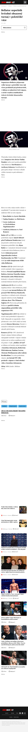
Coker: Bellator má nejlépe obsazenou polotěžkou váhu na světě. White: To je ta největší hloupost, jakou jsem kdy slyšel (13, 642)
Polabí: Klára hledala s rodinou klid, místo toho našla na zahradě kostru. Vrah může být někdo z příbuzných (9, 507)
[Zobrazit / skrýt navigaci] (25, 2)
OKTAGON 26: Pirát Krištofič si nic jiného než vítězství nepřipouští (13, 667)
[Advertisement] (14, 46)
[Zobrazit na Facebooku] (20, 713)
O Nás (17, 713)
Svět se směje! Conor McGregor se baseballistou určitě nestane (11, 618)
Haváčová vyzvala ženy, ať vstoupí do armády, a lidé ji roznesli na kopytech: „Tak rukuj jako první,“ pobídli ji (13, 548)
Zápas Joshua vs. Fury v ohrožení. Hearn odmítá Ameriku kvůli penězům (12, 594)
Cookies (11, 717)
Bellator (10, 6)
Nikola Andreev (7, 27)
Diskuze (12, 415)
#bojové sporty (12, 406)
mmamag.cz (4, 6)
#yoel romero (22, 406)
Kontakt (12, 713)
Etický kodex (16, 717)
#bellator (4, 406)
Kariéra (6, 713)
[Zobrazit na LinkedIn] (22, 713)
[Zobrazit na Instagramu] (25, 713)
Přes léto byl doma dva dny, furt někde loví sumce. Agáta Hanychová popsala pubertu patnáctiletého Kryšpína (12, 571)
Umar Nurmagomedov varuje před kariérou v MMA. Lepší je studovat (9, 521)
